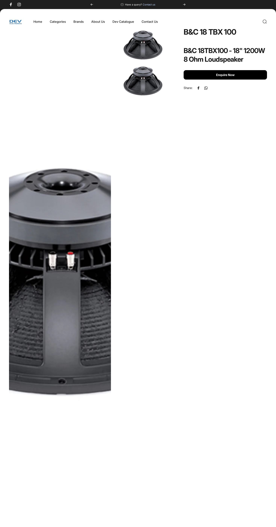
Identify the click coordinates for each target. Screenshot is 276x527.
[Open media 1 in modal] (60, 275)
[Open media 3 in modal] (143, 80)
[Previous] (92, 4)
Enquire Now (225, 75)
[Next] (184, 4)
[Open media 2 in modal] (143, 44)
